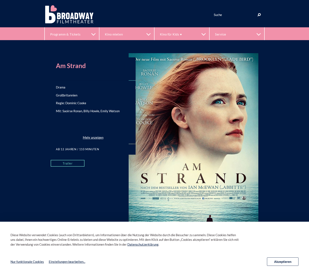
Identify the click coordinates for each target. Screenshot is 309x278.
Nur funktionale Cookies (27, 262)
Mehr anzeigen (93, 137)
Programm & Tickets (65, 34)
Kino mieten (114, 34)
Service (220, 34)
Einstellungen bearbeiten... (67, 262)
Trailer (68, 163)
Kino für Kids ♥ (171, 34)
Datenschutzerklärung (142, 244)
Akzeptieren (283, 262)
